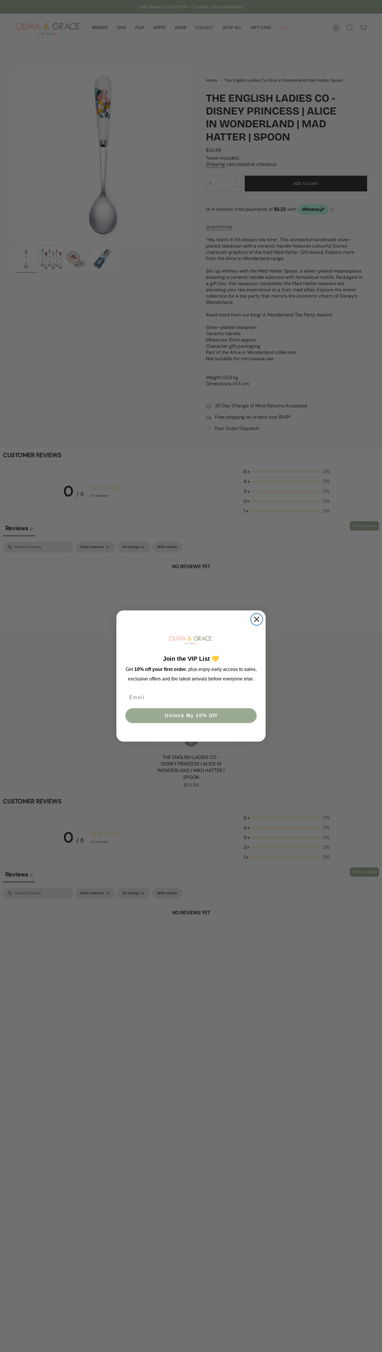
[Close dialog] (257, 619)
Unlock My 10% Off (191, 715)
